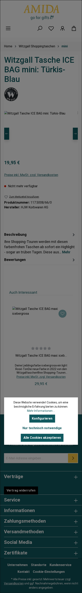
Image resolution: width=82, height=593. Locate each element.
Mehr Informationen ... (41, 410)
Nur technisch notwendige (42, 428)
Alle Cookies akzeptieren (42, 438)
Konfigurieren (42, 418)
